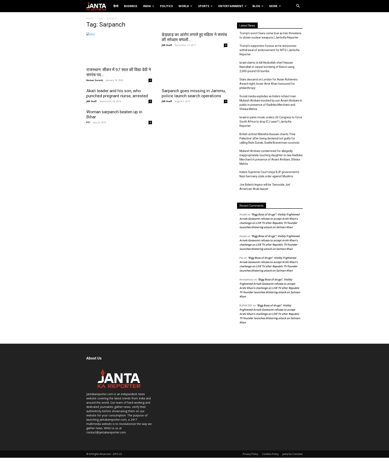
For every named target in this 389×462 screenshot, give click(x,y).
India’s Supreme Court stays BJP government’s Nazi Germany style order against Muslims (269, 174)
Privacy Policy (250, 454)
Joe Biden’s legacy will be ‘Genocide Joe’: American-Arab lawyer (265, 186)
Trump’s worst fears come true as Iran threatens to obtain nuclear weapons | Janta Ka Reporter (270, 35)
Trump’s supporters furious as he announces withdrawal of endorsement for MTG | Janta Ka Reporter (269, 50)
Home (89, 18)
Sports (203, 6)
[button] (298, 6)
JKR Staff (167, 45)
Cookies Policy (270, 454)
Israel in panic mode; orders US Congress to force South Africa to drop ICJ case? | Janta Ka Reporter (270, 121)
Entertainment (230, 6)
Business (130, 6)
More (273, 6)
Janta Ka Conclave (292, 454)
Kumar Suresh (94, 80)
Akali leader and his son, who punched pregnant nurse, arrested (117, 93)
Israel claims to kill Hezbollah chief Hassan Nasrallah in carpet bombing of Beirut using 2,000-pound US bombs (266, 67)
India (147, 6)
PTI (88, 122)
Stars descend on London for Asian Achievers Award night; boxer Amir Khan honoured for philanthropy (268, 84)
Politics (166, 6)
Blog (256, 6)
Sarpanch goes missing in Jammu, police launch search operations (194, 93)
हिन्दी (115, 6)
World (183, 6)
